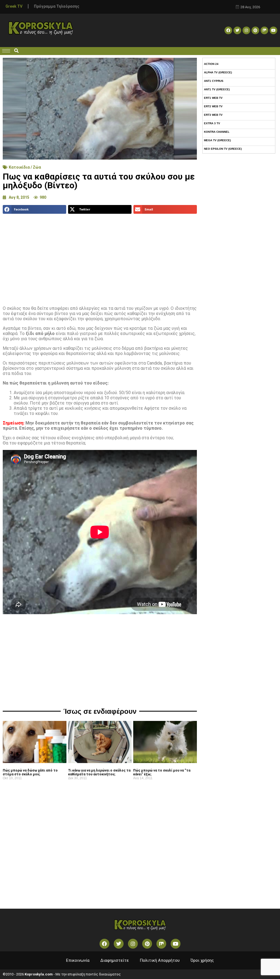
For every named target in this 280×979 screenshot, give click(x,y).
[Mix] (264, 30)
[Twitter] (237, 30)
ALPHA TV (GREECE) (218, 72)
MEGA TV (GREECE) (217, 140)
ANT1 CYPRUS (213, 80)
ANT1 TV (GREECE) (217, 89)
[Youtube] (273, 30)
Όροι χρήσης (202, 960)
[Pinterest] (255, 30)
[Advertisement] (100, 257)
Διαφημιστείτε (114, 960)
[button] (16, 51)
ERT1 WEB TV (213, 97)
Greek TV (13, 6)
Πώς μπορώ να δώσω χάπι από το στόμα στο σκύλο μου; (30, 772)
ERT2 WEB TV (213, 106)
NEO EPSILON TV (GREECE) (223, 148)
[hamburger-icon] (6, 50)
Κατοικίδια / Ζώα (25, 167)
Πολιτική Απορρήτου (160, 960)
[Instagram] (246, 30)
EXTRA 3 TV (212, 123)
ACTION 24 (211, 63)
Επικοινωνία (77, 960)
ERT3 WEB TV (213, 114)
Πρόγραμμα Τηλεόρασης (56, 6)
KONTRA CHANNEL (216, 131)
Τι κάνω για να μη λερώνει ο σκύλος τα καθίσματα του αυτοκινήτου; (99, 772)
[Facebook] (228, 30)
